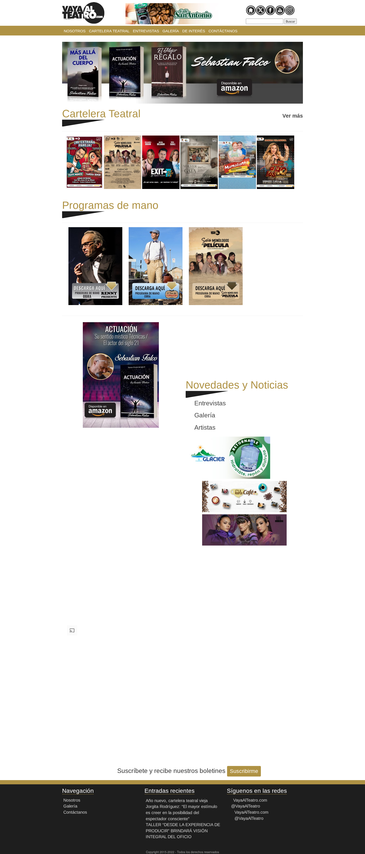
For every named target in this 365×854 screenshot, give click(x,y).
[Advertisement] (120, 459)
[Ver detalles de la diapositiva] (171, 13)
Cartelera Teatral (109, 31)
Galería (170, 31)
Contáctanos (222, 31)
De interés (193, 31)
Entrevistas (146, 31)
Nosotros (75, 31)
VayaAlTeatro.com (250, 800)
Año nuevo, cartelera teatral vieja (177, 800)
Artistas (204, 427)
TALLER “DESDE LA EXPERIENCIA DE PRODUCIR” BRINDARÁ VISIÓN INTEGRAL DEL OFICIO (183, 830)
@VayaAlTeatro (245, 806)
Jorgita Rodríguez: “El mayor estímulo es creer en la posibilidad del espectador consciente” (181, 812)
